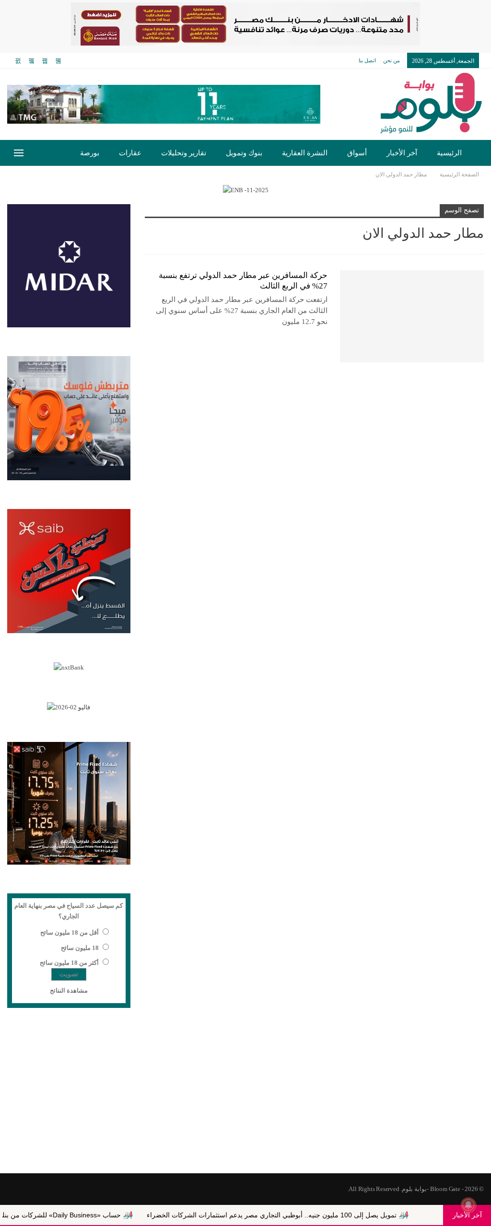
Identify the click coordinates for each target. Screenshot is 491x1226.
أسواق (357, 153)
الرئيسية (449, 153)
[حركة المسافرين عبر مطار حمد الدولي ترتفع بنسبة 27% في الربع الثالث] (412, 316)
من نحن (391, 60)
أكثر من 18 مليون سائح (69, 962)
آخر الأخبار (401, 153)
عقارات (130, 153)
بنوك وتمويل (244, 153)
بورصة (89, 153)
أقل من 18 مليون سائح (69, 932)
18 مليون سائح (80, 947)
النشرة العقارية (304, 153)
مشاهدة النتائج (69, 990)
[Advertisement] (245, 1096)
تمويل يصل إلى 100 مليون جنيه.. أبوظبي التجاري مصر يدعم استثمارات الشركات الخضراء (304, 1215)
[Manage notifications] (468, 1205)
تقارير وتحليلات (183, 153)
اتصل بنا (367, 60)
